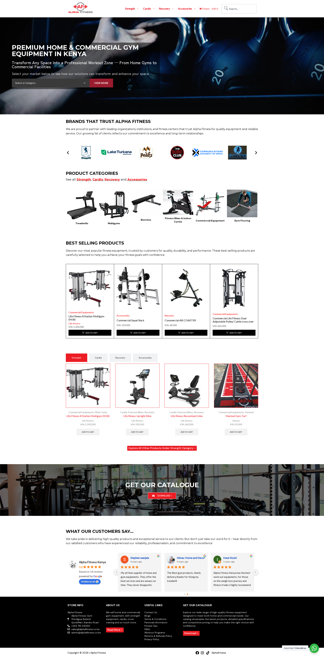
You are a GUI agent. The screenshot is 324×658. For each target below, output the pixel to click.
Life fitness (74, 323)
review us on (88, 581)
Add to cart (88, 432)
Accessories (123, 315)
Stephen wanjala (232, 557)
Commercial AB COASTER (180, 320)
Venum (236, 420)
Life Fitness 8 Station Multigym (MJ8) (88, 416)
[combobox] (238, 8)
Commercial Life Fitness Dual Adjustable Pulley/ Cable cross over (233, 320)
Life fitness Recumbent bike (187, 416)
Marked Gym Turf (236, 416)
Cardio (123, 412)
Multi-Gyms (101, 412)
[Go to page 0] (184, 594)
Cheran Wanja (138, 557)
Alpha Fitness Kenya (92, 562)
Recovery (149, 412)
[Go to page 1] (187, 594)
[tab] (76, 358)
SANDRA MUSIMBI (189, 557)
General (249, 412)
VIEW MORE (101, 83)
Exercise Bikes (135, 412)
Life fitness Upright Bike (137, 416)
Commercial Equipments (81, 312)
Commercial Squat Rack (130, 320)
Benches (169, 315)
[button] (68, 153)
